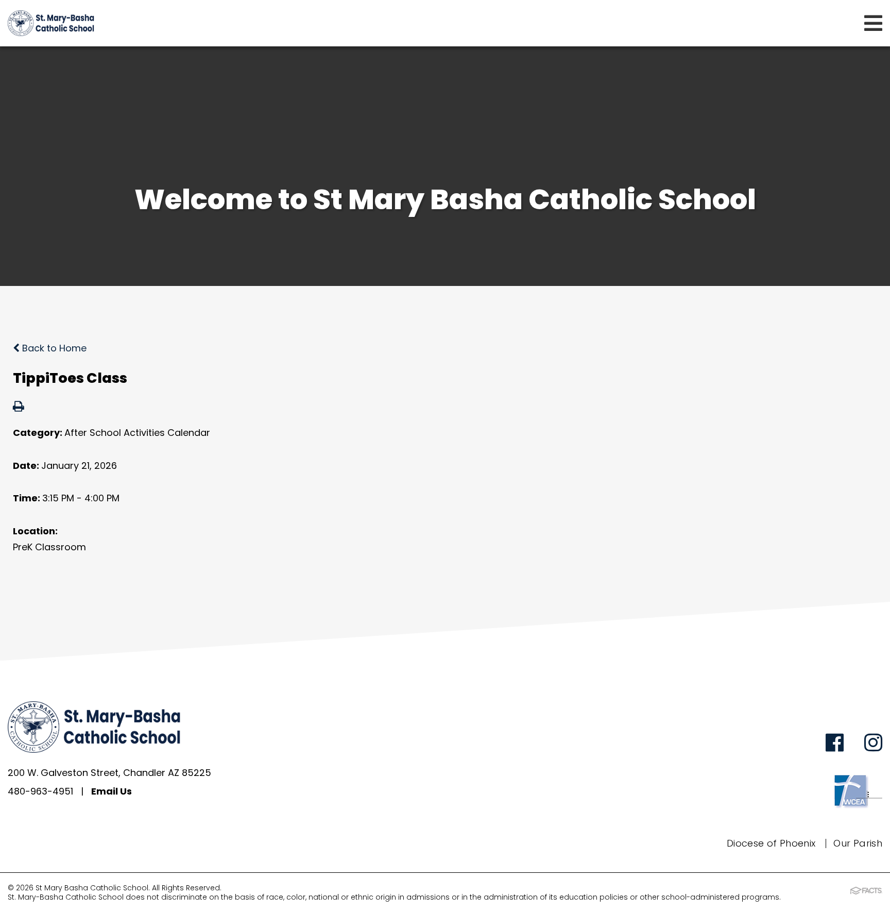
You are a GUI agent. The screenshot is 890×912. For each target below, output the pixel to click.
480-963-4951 (40, 791)
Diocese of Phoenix (771, 843)
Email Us (111, 791)
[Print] (18, 407)
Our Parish (857, 843)
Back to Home (53, 348)
